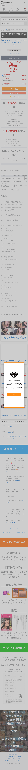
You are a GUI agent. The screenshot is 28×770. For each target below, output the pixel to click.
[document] (14, 385)
